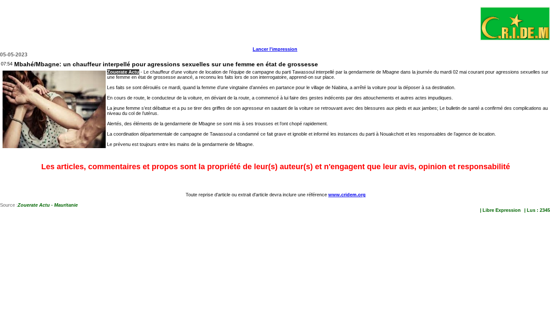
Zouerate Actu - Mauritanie (48, 205)
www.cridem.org (347, 194)
